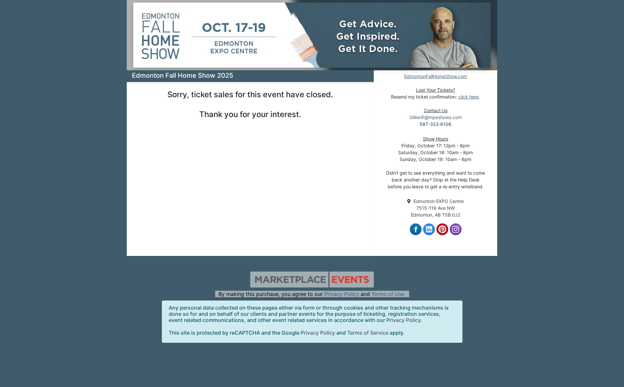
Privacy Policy (341, 294)
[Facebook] (416, 228)
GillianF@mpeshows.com (436, 117)
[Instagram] (456, 228)
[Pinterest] (442, 228)
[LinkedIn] (429, 228)
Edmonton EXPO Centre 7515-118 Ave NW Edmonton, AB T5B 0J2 (437, 208)
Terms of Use (387, 294)
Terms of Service (367, 332)
